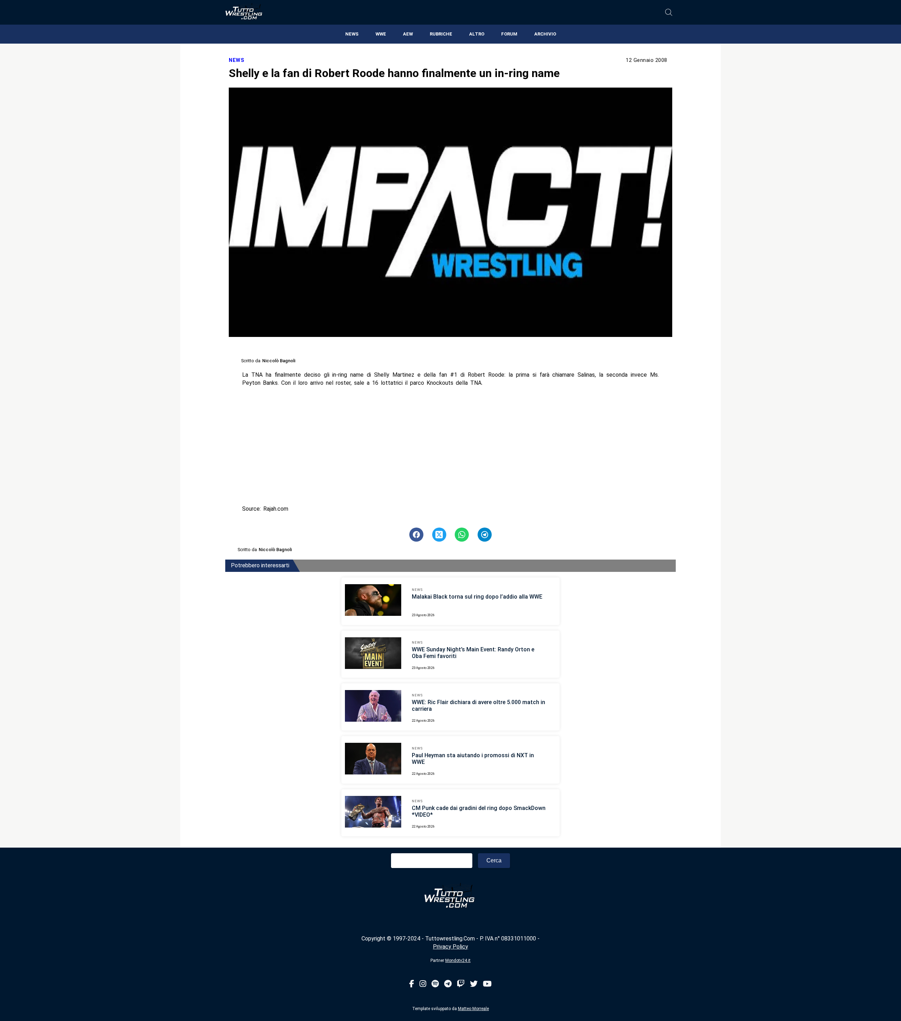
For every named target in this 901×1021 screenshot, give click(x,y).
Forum (509, 34)
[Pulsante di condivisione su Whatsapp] (462, 535)
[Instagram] (423, 984)
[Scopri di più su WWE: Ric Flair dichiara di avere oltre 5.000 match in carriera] (373, 707)
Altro (476, 34)
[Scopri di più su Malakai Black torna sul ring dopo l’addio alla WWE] (373, 601)
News (352, 34)
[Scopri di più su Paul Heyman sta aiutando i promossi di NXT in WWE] (373, 760)
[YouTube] (487, 984)
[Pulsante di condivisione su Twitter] (439, 535)
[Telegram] (448, 984)
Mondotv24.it (458, 960)
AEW (408, 34)
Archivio (545, 34)
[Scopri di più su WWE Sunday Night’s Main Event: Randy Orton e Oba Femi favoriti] (373, 654)
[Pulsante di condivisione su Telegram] (485, 535)
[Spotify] (435, 984)
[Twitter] (474, 984)
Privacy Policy (450, 946)
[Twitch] (461, 984)
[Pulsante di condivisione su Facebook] (416, 535)
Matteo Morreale (473, 1008)
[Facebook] (411, 984)
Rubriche (441, 34)
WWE (381, 34)
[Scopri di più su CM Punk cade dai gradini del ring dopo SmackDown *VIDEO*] (373, 813)
